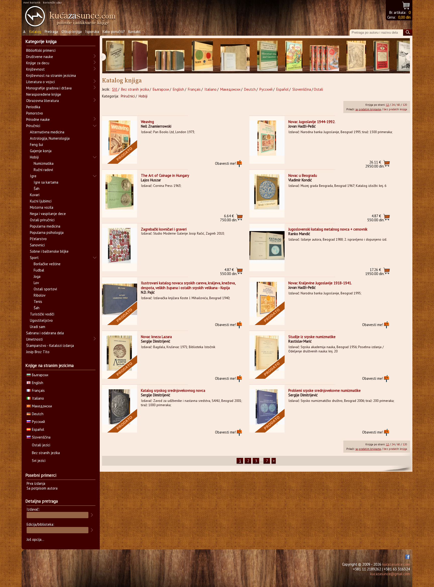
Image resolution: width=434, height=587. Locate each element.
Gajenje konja (40, 150)
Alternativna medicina (47, 132)
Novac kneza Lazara (156, 336)
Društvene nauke (39, 56)
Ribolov (39, 295)
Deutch (250, 89)
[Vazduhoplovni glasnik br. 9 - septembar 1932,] (115, 56)
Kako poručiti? (113, 31)
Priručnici (128, 96)
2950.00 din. (375, 164)
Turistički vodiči (42, 314)
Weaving (147, 121)
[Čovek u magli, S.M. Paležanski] (356, 56)
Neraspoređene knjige (43, 94)
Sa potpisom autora (42, 488)
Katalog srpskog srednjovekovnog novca (173, 390)
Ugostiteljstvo (41, 320)
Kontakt (134, 31)
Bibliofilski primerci (41, 50)
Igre (33, 176)
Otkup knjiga (72, 31)
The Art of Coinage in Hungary (165, 175)
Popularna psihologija (47, 232)
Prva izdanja (36, 483)
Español (282, 89)
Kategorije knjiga (41, 41)
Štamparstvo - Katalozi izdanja (50, 345)
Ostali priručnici (42, 220)
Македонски (230, 89)
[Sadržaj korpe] (406, 5)
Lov (36, 282)
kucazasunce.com (396, 564)
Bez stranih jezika (135, 89)
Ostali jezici (41, 445)
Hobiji (143, 96)
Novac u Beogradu (302, 175)
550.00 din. (376, 218)
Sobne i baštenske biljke (49, 251)
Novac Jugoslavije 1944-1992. (311, 121)
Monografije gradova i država (49, 88)
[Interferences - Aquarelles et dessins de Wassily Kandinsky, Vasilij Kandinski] (202, 56)
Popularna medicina (45, 226)
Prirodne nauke (38, 119)
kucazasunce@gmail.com (390, 573)
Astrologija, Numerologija (50, 138)
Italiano (210, 89)
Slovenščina (301, 89)
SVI (114, 89)
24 (393, 104)
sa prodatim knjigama (368, 109)
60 (398, 104)
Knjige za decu (37, 63)
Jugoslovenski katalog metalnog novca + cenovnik (327, 229)
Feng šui (36, 144)
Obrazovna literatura (42, 100)
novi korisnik (31, 2)
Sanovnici (37, 245)
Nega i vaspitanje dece (48, 213)
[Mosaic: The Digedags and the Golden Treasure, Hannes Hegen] (293, 56)
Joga (37, 276)
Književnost (35, 69)
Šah (36, 188)
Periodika (33, 106)
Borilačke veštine (47, 263)
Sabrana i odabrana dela (45, 333)
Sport (34, 257)
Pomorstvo (34, 113)
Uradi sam (37, 326)
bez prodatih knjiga (395, 109)
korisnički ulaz (52, 2)
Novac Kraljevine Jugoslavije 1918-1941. (320, 283)
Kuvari (34, 194)
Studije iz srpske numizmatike (312, 336)
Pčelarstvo (38, 238)
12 (387, 104)
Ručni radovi (43, 169)
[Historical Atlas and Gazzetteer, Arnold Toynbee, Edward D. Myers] (267, 56)
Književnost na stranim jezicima (51, 75)
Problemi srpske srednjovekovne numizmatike (324, 390)
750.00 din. (228, 218)
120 (405, 104)
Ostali (318, 89)
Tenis (38, 301)
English (178, 89)
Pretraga (51, 31)
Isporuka (92, 31)
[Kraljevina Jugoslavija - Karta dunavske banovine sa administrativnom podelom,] (381, 56)
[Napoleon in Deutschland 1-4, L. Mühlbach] (169, 56)
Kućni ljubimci (40, 201)
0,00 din (404, 17)
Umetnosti (34, 339)
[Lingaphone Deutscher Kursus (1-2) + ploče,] (235, 56)
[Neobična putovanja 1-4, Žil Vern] (324, 56)
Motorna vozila (41, 207)
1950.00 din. (375, 271)
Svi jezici (38, 460)
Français (194, 89)
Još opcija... (35, 539)
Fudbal (39, 270)
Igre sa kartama (46, 182)
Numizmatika (43, 163)
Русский (266, 89)
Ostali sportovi (45, 289)
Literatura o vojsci (40, 81)
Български (161, 89)
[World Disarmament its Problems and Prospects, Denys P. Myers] (140, 56)
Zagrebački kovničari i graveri (164, 229)
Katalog (35, 31)
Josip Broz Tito (37, 351)
